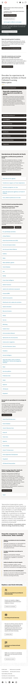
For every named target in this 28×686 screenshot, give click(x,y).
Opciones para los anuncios (15, 671)
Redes (4, 258)
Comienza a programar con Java (10, 187)
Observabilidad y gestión (8, 262)
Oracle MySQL (6, 445)
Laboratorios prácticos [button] (8, 127)
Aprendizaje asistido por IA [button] (9, 115)
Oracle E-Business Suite (8, 428)
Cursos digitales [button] (6, 119)
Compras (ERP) (6, 293)
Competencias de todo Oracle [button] (9, 87)
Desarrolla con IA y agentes (9, 178)
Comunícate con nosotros (10, 659)
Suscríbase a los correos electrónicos (8, 675)
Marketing (5, 324)
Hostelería (5, 350)
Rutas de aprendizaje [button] (7, 123)
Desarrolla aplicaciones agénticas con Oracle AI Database (14, 192)
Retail (4, 367)
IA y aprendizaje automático (9, 231)
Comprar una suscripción (7, 414)
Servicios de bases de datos (9, 245)
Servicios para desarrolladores (10, 249)
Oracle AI (5, 432)
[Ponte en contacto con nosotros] (25, 2)
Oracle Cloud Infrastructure (9, 419)
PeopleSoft (5, 459)
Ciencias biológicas (7, 355)
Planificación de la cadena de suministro (12, 302)
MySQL (4, 275)
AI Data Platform (6, 236)
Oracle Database (6, 267)
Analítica (5, 253)
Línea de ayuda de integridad (7, 677)
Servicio (4, 320)
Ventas (4, 315)
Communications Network (9, 333)
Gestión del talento (7, 306)
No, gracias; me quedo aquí (9, 18)
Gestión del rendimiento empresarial (11, 289)
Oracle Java (5, 437)
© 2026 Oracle (4, 669)
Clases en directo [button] (6, 136)
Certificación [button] (5, 131)
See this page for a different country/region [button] (13, 22)
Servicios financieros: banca (9, 346)
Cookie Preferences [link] (5, 671)
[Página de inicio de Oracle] (5, 2)
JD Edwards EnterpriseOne (9, 463)
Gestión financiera (7, 284)
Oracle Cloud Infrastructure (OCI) (10, 240)
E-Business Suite (6, 375)
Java (4, 271)
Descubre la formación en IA (7, 66)
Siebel (4, 380)
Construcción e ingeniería (9, 342)
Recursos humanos (7, 311)
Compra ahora (18, 227)
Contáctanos (15, 677)
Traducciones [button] (6, 144)
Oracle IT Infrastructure (8, 450)
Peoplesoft (5, 393)
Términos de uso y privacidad (15, 669)
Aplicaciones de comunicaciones (10, 337)
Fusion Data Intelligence (8, 280)
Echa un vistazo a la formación (8, 227)
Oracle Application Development (10, 454)
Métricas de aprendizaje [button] (8, 140)
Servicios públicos (7, 371)
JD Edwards (5, 389)
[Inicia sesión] (23, 2)
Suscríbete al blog (8, 634)
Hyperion (5, 384)
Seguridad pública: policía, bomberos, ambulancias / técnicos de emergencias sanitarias (12, 361)
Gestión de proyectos (8, 298)
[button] (2, 2)
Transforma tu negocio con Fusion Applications (14, 183)
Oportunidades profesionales (7, 673)
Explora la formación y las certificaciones (9, 31)
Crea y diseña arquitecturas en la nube (12, 197)
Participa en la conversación (10, 606)
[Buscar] (17, 2)
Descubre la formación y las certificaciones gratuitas (11, 48)
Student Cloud (6, 328)
